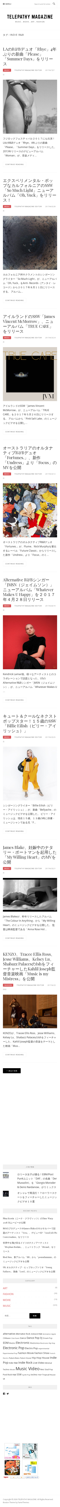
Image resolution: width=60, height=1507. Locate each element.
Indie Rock (25, 1362)
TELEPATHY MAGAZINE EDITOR (28, 70)
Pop (51, 1369)
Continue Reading (14, 164)
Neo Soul (44, 1369)
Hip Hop (36, 1357)
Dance (23, 1338)
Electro (12, 1343)
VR (4, 1379)
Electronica (35, 1343)
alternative (9, 1333)
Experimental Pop (10, 1353)
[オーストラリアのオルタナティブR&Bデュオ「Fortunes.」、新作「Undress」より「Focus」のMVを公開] (30, 510)
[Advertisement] (25, 1099)
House (45, 1357)
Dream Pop (47, 1338)
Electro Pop (31, 1348)
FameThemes (23, 1502)
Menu (8, 4)
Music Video (28, 1368)
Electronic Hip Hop (47, 1343)
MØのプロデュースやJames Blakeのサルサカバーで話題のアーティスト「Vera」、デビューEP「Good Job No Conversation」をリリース (30, 1232)
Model (12, 1370)
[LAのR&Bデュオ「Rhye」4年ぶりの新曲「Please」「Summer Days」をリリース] (30, 106)
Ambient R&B (36, 1334)
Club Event (15, 1338)
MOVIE (7, 1300)
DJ (41, 1338)
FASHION (8, 985)
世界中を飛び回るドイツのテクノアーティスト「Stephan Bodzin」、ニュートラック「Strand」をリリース (29, 1247)
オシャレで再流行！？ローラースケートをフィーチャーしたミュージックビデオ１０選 (37, 1197)
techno (34, 1374)
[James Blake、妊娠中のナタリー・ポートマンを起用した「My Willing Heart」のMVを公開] (30, 894)
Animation (47, 1334)
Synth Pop (26, 1375)
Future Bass (14, 1358)
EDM (6, 1342)
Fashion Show (41, 1353)
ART (5, 1288)
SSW (19, 1374)
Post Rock (7, 1374)
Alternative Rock (23, 1333)
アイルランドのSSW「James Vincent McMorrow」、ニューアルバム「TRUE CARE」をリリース (29, 324)
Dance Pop (33, 1338)
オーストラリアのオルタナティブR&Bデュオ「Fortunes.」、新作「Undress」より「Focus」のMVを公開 (30, 457)
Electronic (23, 1343)
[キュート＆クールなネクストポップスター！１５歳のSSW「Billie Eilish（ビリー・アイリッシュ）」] (30, 773)
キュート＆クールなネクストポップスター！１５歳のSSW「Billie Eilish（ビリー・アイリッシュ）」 (30, 723)
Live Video (38, 1362)
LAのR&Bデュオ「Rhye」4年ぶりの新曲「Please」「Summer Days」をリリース (30, 56)
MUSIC (7, 70)
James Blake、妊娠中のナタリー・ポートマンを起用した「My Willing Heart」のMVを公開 (30, 855)
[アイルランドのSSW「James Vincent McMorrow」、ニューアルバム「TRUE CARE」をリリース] (30, 373)
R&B (14, 1374)
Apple (53, 1334)
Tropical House (48, 1374)
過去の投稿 (12, 1071)
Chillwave (7, 1338)
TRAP (40, 1375)
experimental (43, 1348)
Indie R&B (13, 1362)
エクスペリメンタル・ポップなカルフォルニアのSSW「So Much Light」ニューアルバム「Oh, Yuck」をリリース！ (29, 190)
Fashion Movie (26, 1353)
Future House (25, 1358)
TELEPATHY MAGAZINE (30, 17)
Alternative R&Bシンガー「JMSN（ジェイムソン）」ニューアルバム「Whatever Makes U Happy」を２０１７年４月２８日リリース (29, 589)
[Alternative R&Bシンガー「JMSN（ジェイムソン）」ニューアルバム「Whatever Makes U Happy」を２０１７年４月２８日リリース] (30, 642)
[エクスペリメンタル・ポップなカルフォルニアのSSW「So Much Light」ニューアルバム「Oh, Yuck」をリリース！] (30, 242)
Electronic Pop (13, 1348)
